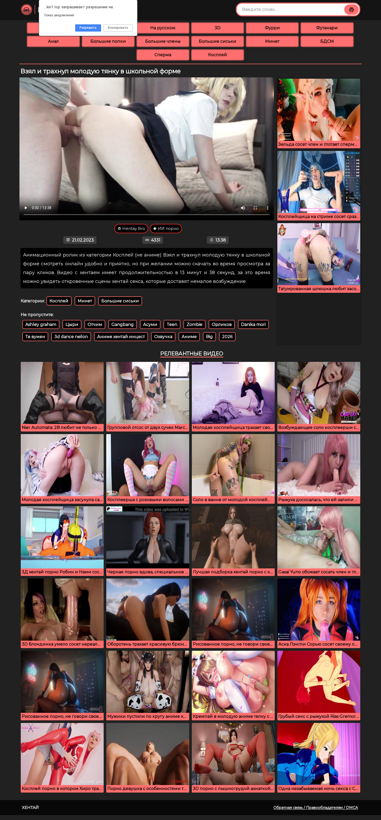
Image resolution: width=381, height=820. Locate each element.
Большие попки (108, 41)
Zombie (194, 324)
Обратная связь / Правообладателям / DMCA (315, 807)
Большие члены (163, 41)
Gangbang (122, 324)
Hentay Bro (133, 228)
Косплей (217, 54)
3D (218, 27)
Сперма (162, 54)
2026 (227, 336)
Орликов (222, 324)
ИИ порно (168, 228)
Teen (172, 324)
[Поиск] (351, 9)
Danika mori (253, 324)
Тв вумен (35, 336)
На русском (162, 27)
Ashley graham (40, 324)
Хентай (30, 807)
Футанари (327, 27)
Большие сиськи (217, 41)
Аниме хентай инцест (121, 336)
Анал (53, 41)
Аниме (189, 336)
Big (209, 336)
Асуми (150, 324)
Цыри (72, 324)
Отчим (95, 324)
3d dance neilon (71, 336)
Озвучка (163, 336)
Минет (272, 41)
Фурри (272, 27)
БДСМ (327, 41)
